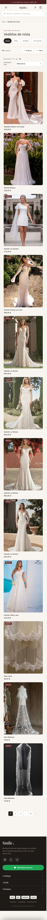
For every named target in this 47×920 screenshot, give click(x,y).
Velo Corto (8, 676)
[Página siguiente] (36, 813)
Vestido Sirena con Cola (13, 310)
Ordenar (29, 50)
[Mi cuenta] (35, 7)
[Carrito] (40, 7)
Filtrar (41, 50)
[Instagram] (5, 859)
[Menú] (5, 7)
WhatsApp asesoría (24, 868)
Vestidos (26, 41)
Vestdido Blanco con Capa (14, 127)
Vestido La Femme (11, 371)
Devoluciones (32, 902)
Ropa (16, 41)
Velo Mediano (9, 737)
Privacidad (21, 902)
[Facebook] (11, 859)
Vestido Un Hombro (11, 249)
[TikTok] (17, 859)
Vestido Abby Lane (11, 615)
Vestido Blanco (9, 188)
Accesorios (38, 41)
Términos (13, 902)
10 (31, 814)
